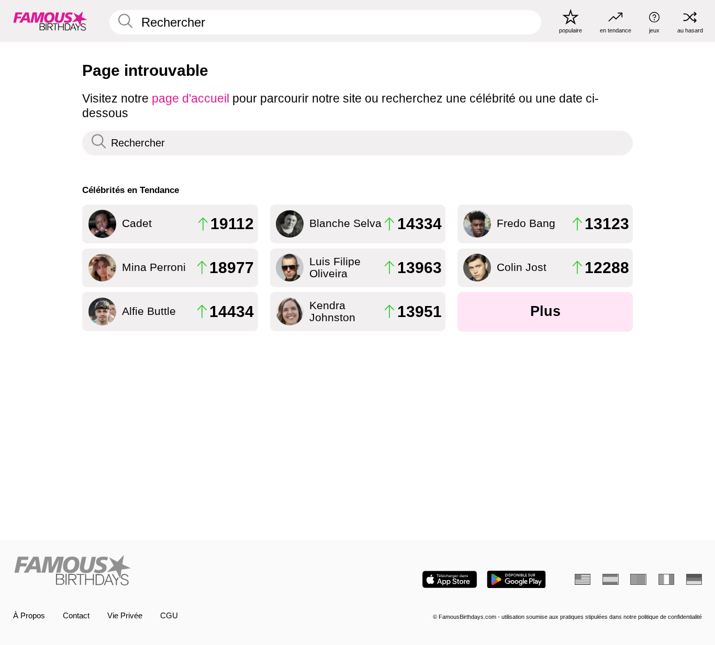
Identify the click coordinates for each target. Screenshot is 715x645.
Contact (76, 616)
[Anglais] (582, 579)
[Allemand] (694, 579)
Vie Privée (124, 616)
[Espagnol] (610, 579)
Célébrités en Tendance (130, 190)
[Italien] (666, 579)
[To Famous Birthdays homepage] (50, 21)
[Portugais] (638, 579)
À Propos (29, 616)
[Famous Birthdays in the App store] (449, 579)
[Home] (182, 571)
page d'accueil (190, 98)
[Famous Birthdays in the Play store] (516, 579)
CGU (169, 616)
